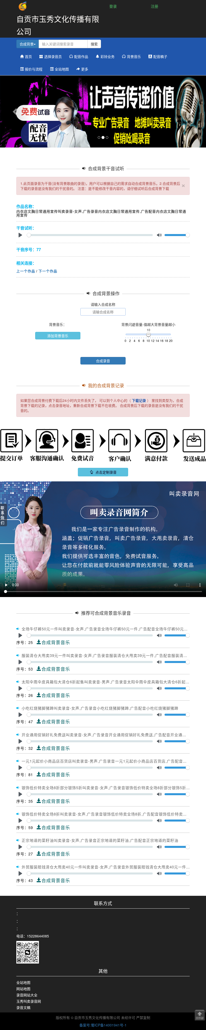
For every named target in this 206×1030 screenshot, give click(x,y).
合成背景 (27, 43)
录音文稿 (23, 1007)
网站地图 (23, 988)
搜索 (94, 43)
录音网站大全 (26, 994)
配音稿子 (160, 56)
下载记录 (139, 400)
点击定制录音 (105, 472)
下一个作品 (47, 270)
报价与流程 (33, 68)
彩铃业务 (107, 56)
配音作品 (81, 56)
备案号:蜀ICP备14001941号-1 (103, 1024)
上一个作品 (25, 270)
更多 (84, 68)
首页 (28, 56)
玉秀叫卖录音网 (28, 1001)
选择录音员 (53, 56)
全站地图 (62, 68)
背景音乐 (134, 56)
